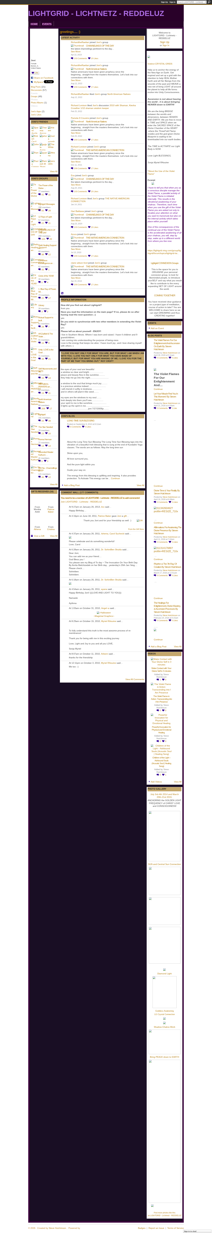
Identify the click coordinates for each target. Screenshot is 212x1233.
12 (49, 254)
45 (43, 269)
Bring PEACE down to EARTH (164, 1057)
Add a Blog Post (72, 485)
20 (51, 239)
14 (49, 378)
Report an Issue (156, 1228)
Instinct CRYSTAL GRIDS (160, 64)
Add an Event (157, 328)
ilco (102, 507)
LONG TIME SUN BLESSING (80, 420)
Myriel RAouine (108, 621)
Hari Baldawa (77, 211)
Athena (37, 529)
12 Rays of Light (45, 217)
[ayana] (43, 155)
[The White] (51, 146)
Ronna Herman (45, 439)
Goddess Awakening (164, 1011)
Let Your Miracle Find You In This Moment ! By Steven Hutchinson (166, 396)
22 (43, 223)
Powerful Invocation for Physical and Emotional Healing (161, 730)
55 (43, 210)
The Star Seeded (45, 427)
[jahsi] (43, 138)
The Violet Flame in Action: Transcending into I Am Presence (161, 699)
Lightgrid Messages (46, 204)
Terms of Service (175, 1228)
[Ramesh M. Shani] (43, 163)
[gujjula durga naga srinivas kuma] (43, 146)
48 (49, 421)
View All (53, 171)
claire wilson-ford (79, 263)
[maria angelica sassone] (51, 138)
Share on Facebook (43, 78)
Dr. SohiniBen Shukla (111, 549)
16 (43, 343)
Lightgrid (41, 414)
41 (43, 194)
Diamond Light (164, 973)
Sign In (172, 2)
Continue (115, 478)
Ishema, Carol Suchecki (112, 533)
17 (49, 298)
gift (125, 516)
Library (41, 305)
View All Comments (134, 679)
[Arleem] (51, 130)
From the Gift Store (136, 529)
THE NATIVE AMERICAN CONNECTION (105, 150)
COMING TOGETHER (164, 295)
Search (209, 2)
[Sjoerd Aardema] (35, 130)
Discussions (36, 90)
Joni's (99, 42)
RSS (62, 293)
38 (43, 359)
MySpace (38, 82)
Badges (141, 1228)
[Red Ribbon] (37, 499)
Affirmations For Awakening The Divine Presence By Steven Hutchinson (167, 530)
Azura (74, 234)
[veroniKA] (51, 163)
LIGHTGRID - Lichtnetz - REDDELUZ (96, 13)
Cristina (51, 529)
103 (43, 239)
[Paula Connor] (35, 163)
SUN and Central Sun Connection (164, 864)
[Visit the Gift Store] (140, 520)
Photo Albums (37, 102)
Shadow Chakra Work (164, 1027)
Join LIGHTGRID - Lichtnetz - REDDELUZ (81, 501)
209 (43, 408)
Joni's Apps (36, 111)
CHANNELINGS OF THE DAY (100, 45)
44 (43, 421)
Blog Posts (36, 87)
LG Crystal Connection (164, 1014)
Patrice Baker (50, 510)
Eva (73, 175)
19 (43, 393)
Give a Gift (39, 536)
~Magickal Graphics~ (104, 616)
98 (43, 254)
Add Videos (156, 781)
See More (76, 51)
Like (36, 73)
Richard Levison (79, 105)
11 (49, 194)
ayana (104, 589)
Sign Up (164, 2)
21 (49, 359)
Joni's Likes (36, 115)
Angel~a (105, 608)
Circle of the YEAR (46, 276)
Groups (34, 96)
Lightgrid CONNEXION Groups (164, 263)
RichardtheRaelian (80, 42)
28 (49, 210)
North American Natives (96, 69)
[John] (35, 146)
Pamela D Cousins (80, 118)
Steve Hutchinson (170, 353)
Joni (119, 516)
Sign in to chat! (190, 1231)
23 (43, 433)
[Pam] (35, 155)
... (178, 253)
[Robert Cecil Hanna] (35, 138)
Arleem (104, 654)
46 (43, 477)
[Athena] (51, 155)
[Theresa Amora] (43, 130)
